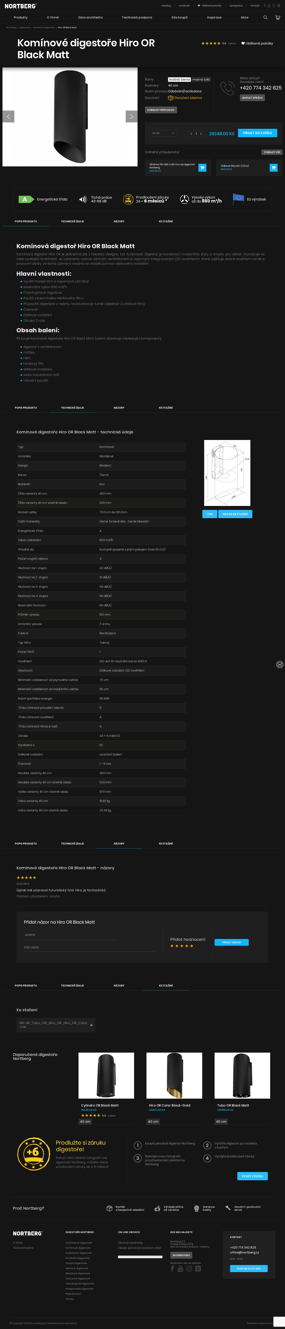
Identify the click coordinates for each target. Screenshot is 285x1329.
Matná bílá (201, 79)
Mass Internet (268, 1323)
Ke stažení (166, 221)
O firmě (53, 17)
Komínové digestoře (44, 27)
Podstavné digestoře (79, 1253)
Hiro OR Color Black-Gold (169, 1105)
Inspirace (214, 17)
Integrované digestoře (80, 1288)
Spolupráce (236, 5)
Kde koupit (180, 17)
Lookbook (184, 5)
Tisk (210, 514)
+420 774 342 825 (261, 87)
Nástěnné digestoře (78, 1273)
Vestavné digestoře (78, 1278)
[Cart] (277, 17)
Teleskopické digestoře (80, 1283)
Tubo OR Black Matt (233, 1105)
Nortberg (11, 27)
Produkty (21, 17)
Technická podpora (137, 17)
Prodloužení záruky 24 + (152, 199)
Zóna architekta (90, 17)
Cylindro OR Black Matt (100, 1105)
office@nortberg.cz (244, 1252)
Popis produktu (26, 221)
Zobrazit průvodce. (161, 110)
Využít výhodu (252, 1176)
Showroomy (181, 1255)
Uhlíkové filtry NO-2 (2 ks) (235, 166)
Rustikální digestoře (78, 1258)
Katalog (166, 5)
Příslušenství (73, 1294)
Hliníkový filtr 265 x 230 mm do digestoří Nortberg (172, 166)
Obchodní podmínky (130, 1242)
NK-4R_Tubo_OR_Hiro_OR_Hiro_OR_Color (54, 1025)
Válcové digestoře (77, 1268)
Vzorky (70, 1299)
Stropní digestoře (76, 1263)
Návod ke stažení (235, 514)
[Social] (265, 5)
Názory (119, 221)
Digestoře (25, 27)
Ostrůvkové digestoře (79, 1242)
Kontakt (255, 5)
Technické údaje (72, 221)
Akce (244, 17)
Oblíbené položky (212, 5)
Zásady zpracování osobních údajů (139, 1248)
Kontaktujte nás (249, 1268)
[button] (8, 116)
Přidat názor (231, 942)
